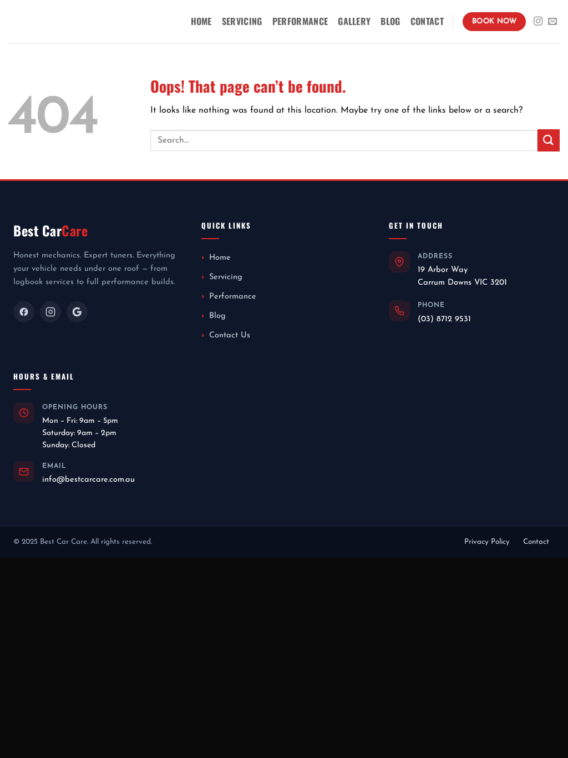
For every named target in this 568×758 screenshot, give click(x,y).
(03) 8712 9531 (444, 319)
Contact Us (229, 335)
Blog (390, 21)
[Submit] (548, 140)
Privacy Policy (487, 541)
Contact (427, 21)
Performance (300, 21)
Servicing (242, 21)
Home (201, 21)
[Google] (77, 311)
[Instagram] (50, 311)
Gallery (354, 21)
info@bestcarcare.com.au (88, 480)
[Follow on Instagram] (538, 22)
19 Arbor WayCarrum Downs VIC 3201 (462, 276)
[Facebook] (23, 311)
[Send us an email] (552, 22)
